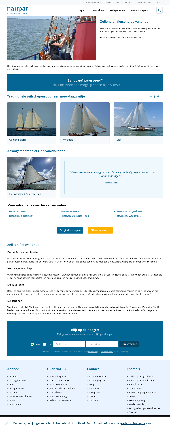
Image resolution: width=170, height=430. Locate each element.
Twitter (92, 396)
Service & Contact (145, 2)
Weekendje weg (137, 400)
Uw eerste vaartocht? (93, 2)
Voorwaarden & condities (62, 388)
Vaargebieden (17, 388)
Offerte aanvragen (100, 230)
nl (157, 2)
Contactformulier (98, 376)
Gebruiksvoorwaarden (61, 400)
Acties (108, 2)
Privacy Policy (93, 352)
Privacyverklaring (58, 396)
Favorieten (128, 2)
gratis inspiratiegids (132, 423)
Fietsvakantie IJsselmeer (21, 215)
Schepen (80, 10)
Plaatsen (14, 384)
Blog (117, 2)
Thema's (133, 412)
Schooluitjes (135, 388)
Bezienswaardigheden (21, 396)
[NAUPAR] (17, 10)
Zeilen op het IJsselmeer (141, 376)
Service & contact (58, 384)
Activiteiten (15, 404)
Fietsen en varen (17, 211)
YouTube (93, 400)
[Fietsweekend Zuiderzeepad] (31, 173)
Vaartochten (97, 10)
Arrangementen (18, 380)
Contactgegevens (98, 380)
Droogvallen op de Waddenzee (144, 408)
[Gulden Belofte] (31, 119)
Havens (13, 392)
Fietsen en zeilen (70, 211)
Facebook (94, 388)
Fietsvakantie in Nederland (75, 215)
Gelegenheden (117, 10)
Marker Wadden (137, 404)
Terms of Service (107, 352)
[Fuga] (138, 119)
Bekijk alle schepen (70, 230)
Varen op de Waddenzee (141, 380)
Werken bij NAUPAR (59, 380)
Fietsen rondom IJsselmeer (128, 211)
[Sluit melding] (6, 423)
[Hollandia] (85, 119)
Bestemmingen (138, 10)
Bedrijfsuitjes (135, 384)
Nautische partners (59, 376)
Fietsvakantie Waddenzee (128, 215)
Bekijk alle (155, 96)
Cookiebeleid (56, 392)
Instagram (94, 392)
